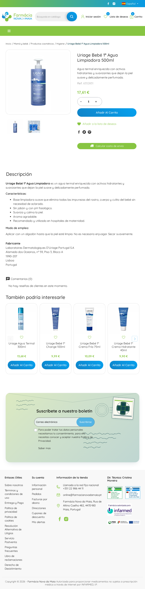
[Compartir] (79, 132)
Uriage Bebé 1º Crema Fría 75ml (89, 345)
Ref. (80, 83)
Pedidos (36, 494)
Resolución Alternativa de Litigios (13, 529)
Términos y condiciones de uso (14, 494)
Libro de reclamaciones (13, 557)
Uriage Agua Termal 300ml (21, 345)
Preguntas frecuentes (11, 549)
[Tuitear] (84, 132)
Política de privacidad (11, 510)
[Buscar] (72, 16)
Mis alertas (38, 522)
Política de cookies (11, 518)
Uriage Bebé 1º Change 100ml (55, 345)
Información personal (39, 487)
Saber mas (44, 448)
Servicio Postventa (11, 540)
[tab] (19, 174)
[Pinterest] (89, 132)
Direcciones (39, 508)
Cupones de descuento (39, 515)
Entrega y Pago (14, 503)
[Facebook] (108, 3)
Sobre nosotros (14, 485)
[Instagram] (114, 3)
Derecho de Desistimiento (13, 566)
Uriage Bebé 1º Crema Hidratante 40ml (123, 347)
